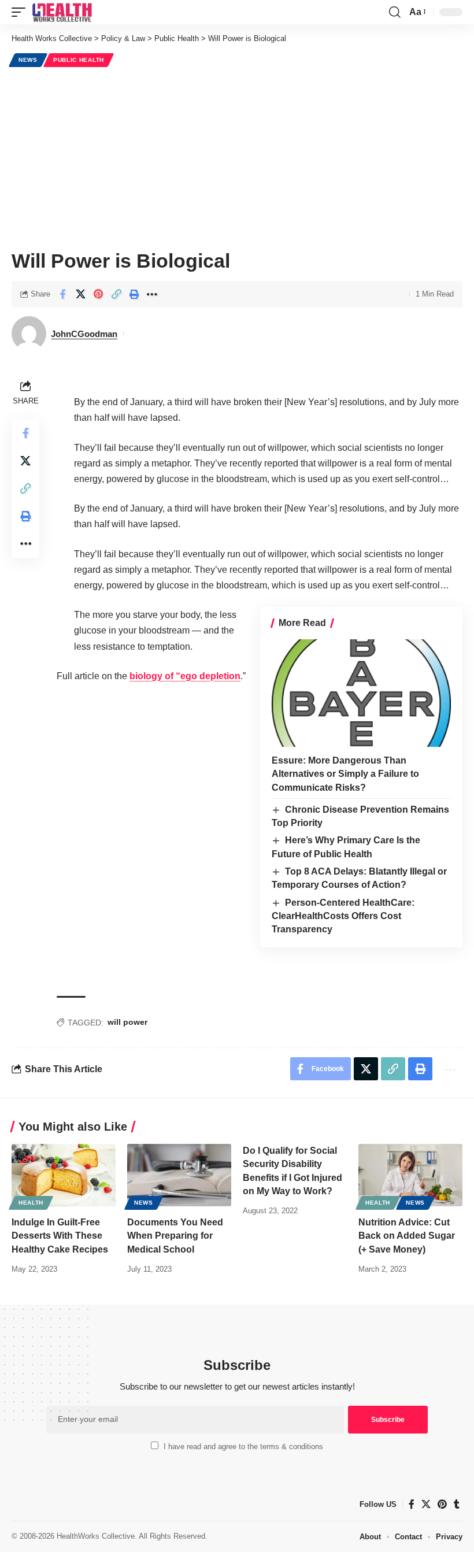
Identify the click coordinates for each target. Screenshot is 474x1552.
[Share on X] (80, 294)
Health (30, 1202)
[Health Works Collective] (61, 12)
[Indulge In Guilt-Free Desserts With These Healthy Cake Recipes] (64, 1175)
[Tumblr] (456, 1504)
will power (127, 1022)
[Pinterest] (442, 1504)
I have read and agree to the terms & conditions (243, 1446)
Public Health (78, 60)
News (28, 60)
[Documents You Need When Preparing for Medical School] (179, 1175)
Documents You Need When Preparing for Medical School (175, 1235)
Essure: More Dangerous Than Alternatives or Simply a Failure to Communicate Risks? (345, 773)
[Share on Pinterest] (98, 294)
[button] (21, 12)
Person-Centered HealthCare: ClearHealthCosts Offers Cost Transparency (343, 916)
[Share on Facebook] (62, 294)
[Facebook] (411, 1504)
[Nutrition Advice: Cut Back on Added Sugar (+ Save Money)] (410, 1175)
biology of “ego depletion (184, 676)
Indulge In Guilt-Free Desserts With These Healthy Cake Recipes (60, 1235)
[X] (426, 1504)
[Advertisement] (237, 157)
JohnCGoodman (84, 334)
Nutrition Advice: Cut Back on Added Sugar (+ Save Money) (406, 1235)
